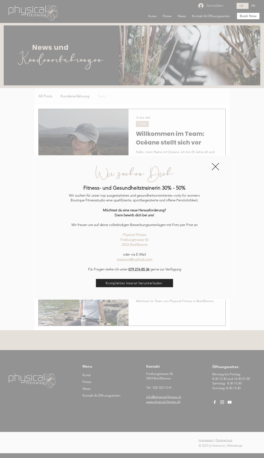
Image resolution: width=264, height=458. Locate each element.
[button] (215, 166)
